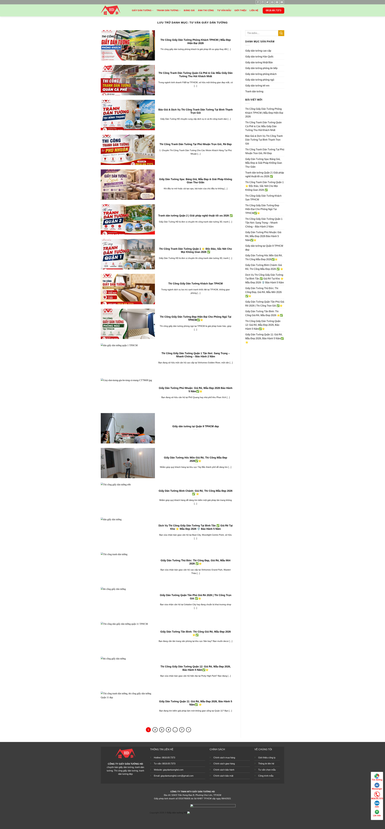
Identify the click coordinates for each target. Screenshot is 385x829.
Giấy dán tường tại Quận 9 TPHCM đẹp (195, 426)
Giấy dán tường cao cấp (258, 50)
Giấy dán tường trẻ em (257, 85)
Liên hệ (254, 10)
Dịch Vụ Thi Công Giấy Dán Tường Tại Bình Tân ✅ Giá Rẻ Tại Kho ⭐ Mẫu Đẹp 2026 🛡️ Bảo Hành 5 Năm (196, 527)
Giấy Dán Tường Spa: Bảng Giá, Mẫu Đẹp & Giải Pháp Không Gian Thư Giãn (195, 181)
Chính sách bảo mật (223, 775)
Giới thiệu (240, 10)
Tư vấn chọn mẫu (267, 769)
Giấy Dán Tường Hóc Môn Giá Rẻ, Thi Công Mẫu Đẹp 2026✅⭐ (195, 459)
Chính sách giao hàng (224, 763)
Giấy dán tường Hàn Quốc (259, 56)
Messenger (377, 789)
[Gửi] (281, 33)
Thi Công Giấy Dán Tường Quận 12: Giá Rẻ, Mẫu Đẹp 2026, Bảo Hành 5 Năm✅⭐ (195, 668)
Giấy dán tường (141, 10)
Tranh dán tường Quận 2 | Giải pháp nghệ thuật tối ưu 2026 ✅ (195, 215)
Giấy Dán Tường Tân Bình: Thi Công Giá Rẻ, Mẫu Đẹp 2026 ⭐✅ (195, 633)
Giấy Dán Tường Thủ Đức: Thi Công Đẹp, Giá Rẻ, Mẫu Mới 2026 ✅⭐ (196, 562)
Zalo (377, 807)
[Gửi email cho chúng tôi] (272, 2)
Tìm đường (377, 780)
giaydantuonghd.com (173, 769)
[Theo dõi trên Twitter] (267, 2)
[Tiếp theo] (188, 729)
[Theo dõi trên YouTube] (282, 2)
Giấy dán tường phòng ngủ (259, 79)
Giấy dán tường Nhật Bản (259, 62)
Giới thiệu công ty (267, 757)
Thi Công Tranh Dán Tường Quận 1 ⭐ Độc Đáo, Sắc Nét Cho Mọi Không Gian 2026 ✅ (195, 250)
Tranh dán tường (168, 10)
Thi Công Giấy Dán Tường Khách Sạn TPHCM (195, 283)
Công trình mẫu (265, 775)
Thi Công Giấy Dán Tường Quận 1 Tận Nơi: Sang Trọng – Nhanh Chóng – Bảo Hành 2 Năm (196, 355)
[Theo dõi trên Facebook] (258, 2)
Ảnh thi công (206, 10)
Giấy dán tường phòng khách (261, 74)
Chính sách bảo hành (223, 769)
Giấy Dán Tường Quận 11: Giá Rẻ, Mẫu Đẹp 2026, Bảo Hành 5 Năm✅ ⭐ (195, 703)
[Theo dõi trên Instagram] (262, 2)
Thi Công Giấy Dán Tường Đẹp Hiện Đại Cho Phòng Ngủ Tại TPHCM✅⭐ (195, 318)
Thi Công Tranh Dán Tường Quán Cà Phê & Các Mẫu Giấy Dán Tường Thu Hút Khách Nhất (196, 75)
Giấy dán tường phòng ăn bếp (261, 68)
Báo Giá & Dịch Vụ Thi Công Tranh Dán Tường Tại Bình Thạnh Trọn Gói (195, 111)
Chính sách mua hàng (224, 757)
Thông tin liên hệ (266, 763)
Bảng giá (189, 10)
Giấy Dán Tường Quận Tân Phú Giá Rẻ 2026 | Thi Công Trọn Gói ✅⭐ (195, 597)
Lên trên (377, 815)
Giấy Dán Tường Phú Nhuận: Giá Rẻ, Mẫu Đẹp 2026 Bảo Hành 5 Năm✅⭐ (195, 390)
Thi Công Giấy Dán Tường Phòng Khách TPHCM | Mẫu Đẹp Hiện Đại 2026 (195, 41)
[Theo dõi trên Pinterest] (277, 2)
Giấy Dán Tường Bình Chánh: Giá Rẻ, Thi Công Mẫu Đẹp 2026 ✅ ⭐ (195, 492)
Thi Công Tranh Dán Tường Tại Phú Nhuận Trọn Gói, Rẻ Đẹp (196, 144)
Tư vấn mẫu (224, 10)
